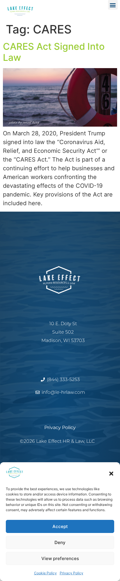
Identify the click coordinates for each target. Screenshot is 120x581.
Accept (60, 526)
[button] (111, 474)
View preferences (60, 558)
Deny (60, 542)
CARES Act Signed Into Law (54, 52)
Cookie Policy (45, 573)
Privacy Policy (71, 573)
